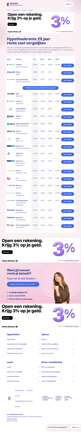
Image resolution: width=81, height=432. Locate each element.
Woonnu (19, 187)
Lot (21, 179)
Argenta (22, 66)
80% (49, 59)
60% (42, 59)
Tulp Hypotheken (23, 81)
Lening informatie (13, 381)
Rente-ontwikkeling (51, 362)
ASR (19, 140)
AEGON (18, 117)
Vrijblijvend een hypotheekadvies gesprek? (40, 88)
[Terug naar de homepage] (14, 4)
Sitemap (17, 406)
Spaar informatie (47, 353)
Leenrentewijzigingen (48, 381)
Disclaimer (29, 390)
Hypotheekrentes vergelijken (17, 344)
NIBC (19, 95)
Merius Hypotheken (23, 226)
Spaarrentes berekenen (49, 349)
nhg (34, 59)
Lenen (9, 367)
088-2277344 (12, 419)
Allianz (18, 73)
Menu (68, 4)
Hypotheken (11, 339)
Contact (17, 396)
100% (57, 59)
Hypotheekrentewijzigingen (50, 372)
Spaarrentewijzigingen (49, 376)
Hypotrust (23, 147)
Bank (9, 59)
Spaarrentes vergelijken (49, 344)
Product (19, 59)
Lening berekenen (13, 376)
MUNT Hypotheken (22, 125)
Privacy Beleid (19, 390)
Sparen (44, 339)
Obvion (21, 132)
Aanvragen (68, 65)
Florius (21, 172)
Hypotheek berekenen (15, 349)
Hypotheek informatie (14, 353)
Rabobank (21, 211)
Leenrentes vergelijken (15, 372)
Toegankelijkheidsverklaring (23, 401)
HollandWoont (21, 110)
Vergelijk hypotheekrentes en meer (22, 284)
